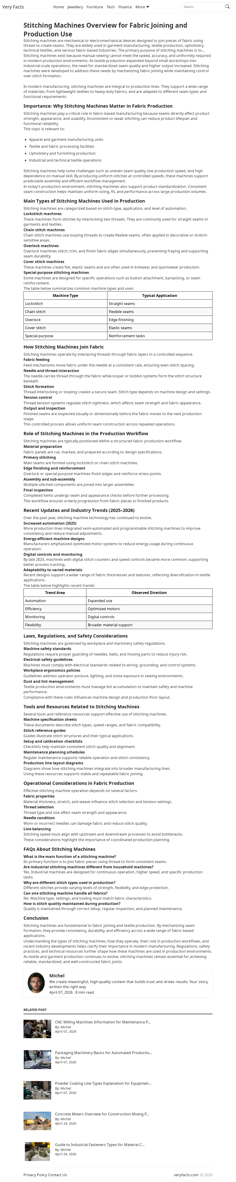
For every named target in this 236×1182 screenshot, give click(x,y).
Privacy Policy (35, 1174)
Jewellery (75, 6)
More (140, 6)
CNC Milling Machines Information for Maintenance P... (102, 1022)
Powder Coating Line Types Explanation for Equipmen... (103, 1083)
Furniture (95, 6)
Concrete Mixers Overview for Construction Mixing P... (102, 1114)
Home (58, 6)
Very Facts (13, 7)
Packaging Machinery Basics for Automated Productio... (103, 1052)
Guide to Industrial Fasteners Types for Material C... (100, 1144)
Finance (125, 6)
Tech (111, 6)
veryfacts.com (186, 1174)
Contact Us (57, 1174)
